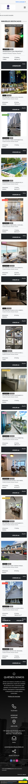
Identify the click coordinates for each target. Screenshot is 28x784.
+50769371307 (14, 715)
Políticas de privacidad (14, 696)
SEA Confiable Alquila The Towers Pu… (12, 267)
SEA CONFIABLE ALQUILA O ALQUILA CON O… (13, 608)
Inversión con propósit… (13, 51)
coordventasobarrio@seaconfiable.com (14, 747)
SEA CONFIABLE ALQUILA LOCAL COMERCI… (13, 310)
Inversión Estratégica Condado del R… (12, 182)
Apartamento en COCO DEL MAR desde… (12, 650)
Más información (10, 782)
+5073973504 (14, 717)
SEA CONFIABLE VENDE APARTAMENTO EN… (12, 139)
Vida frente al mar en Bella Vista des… (12, 225)
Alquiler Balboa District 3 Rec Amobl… (13, 480)
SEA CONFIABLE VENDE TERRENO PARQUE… (12, 565)
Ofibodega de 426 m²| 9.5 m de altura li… (12, 352)
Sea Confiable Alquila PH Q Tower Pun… (13, 438)
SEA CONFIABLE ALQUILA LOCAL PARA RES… (13, 97)
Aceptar (23, 781)
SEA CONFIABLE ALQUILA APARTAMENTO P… (13, 395)
